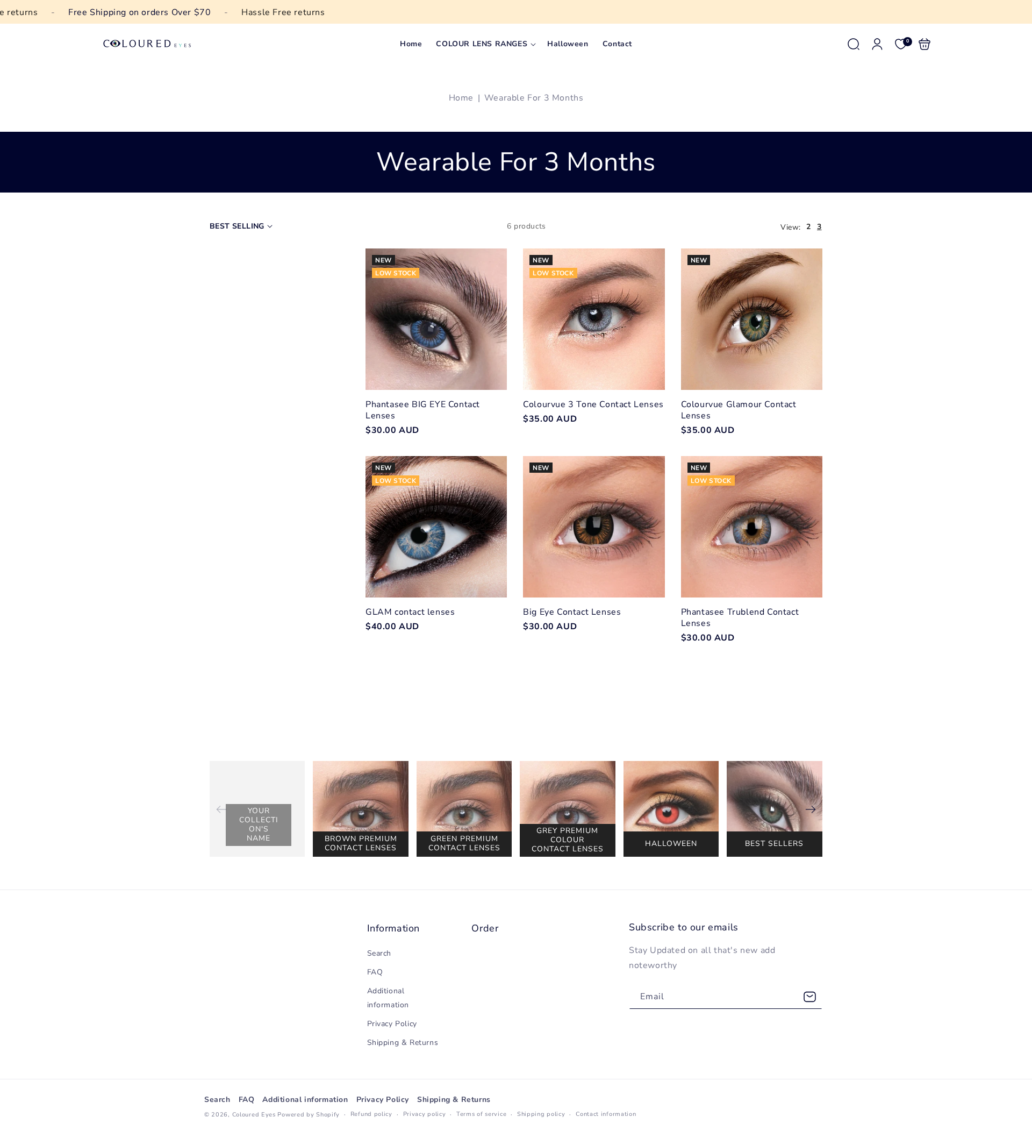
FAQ (375, 972)
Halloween (671, 843)
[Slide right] (810, 809)
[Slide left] (221, 809)
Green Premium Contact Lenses (464, 843)
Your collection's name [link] (258, 824)
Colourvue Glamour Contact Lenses (751, 319)
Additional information (388, 997)
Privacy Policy (392, 1024)
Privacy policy (424, 1114)
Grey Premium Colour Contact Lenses (568, 840)
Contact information (606, 1114)
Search (379, 953)
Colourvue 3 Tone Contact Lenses (593, 319)
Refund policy (371, 1114)
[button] (484, 44)
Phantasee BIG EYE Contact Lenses (436, 319)
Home (461, 98)
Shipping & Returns (403, 1042)
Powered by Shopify (308, 1115)
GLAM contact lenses (436, 526)
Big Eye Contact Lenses (593, 526)
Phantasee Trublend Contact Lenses (751, 526)
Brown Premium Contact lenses (361, 843)
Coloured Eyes (254, 1115)
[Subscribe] (810, 996)
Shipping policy (541, 1114)
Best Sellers (774, 843)
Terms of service (481, 1114)
